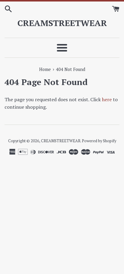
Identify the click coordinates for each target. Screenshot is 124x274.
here (107, 99)
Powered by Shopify (99, 140)
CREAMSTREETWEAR (62, 22)
